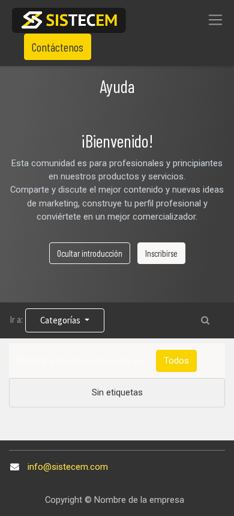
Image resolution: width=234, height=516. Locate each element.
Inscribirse (161, 253)
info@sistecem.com (68, 466)
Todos (176, 360)
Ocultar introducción (89, 253)
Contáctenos (57, 47)
